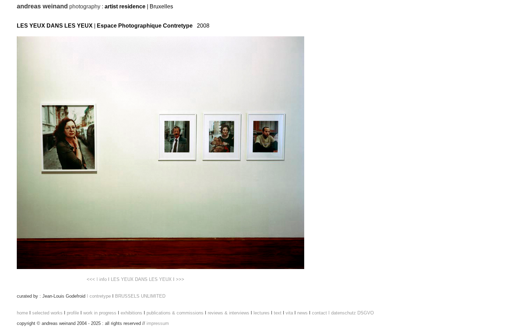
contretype (100, 296)
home (22, 312)
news (302, 312)
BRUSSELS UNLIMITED (140, 296)
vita (289, 312)
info (103, 279)
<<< (91, 279)
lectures (262, 312)
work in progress (99, 312)
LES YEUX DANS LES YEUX (141, 279)
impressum (158, 323)
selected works (47, 312)
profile (73, 312)
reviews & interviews (229, 312)
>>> (180, 279)
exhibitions (131, 312)
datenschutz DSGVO (352, 312)
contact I (320, 312)
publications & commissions (175, 312)
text (277, 312)
